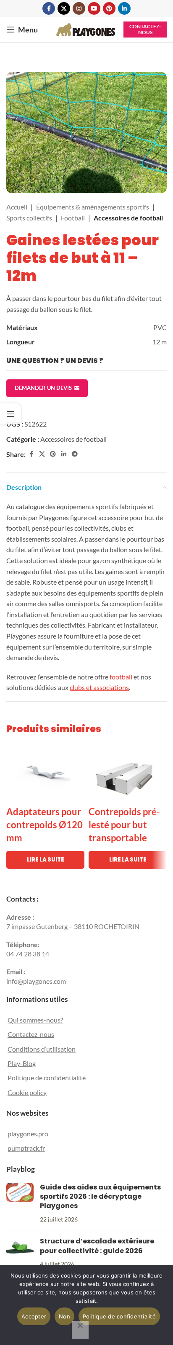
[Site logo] (85, 28)
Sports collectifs (29, 218)
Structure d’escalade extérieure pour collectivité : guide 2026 (97, 1245)
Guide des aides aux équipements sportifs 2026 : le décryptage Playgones (100, 1196)
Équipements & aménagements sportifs (92, 207)
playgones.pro (28, 1134)
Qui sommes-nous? (35, 1020)
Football (73, 218)
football (121, 677)
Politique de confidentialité (47, 1078)
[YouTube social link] (94, 8)
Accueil (16, 207)
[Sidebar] (10, 413)
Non (64, 1316)
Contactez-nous (145, 29)
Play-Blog (22, 1063)
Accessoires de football (128, 218)
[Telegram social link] (74, 454)
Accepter (33, 1316)
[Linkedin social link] (124, 8)
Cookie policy (27, 1092)
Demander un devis (43, 387)
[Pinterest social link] (109, 8)
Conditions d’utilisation (42, 1049)
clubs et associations (99, 687)
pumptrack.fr (26, 1148)
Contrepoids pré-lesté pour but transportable (124, 824)
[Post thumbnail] (20, 1203)
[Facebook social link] (48, 8)
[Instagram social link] (79, 8)
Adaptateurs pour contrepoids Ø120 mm (44, 824)
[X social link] (64, 8)
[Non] (80, 1330)
